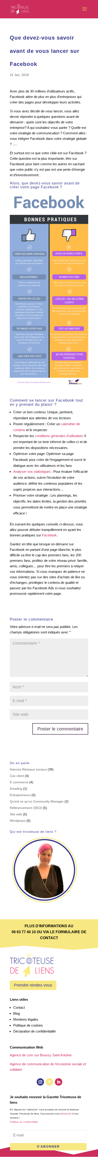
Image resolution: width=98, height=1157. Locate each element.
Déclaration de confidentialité (34, 1031)
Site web (16, 814)
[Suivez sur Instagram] (40, 1082)
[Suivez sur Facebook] (49, 1082)
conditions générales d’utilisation (59, 436)
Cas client (17, 776)
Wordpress (18, 820)
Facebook (49, 535)
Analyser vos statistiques (32, 471)
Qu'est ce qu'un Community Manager (37, 801)
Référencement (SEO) (26, 808)
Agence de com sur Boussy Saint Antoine (41, 1055)
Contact (19, 1007)
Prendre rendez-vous (33, 985)
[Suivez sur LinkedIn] (58, 1082)
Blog (16, 1013)
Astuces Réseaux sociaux (28, 769)
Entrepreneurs (20, 795)
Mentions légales (25, 1019)
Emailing (16, 788)
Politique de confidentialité (24, 1122)
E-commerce (19, 782)
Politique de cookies (28, 1025)
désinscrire (66, 1113)
